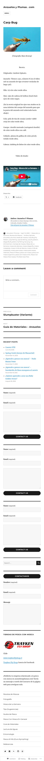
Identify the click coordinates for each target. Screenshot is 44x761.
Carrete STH (10, 347)
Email (9, 403)
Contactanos (22, 576)
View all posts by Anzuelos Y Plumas (22, 225)
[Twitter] (5, 751)
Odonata (6, 252)
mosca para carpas (29, 250)
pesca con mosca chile (22, 254)
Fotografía (7, 699)
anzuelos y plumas (9, 237)
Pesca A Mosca (15, 252)
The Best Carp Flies (22, 257)
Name (9, 393)
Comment (33, 295)
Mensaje (6, 602)
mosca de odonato (16, 246)
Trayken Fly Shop (10, 662)
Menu (7, 13)
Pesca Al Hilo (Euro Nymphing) (15, 739)
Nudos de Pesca (10, 714)
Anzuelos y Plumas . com (18, 7)
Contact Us (22, 437)
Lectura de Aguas (10, 729)
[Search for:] (19, 563)
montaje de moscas (19, 244)
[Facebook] (9, 751)
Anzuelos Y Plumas (13, 233)
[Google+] (14, 751)
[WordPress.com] (22, 751)
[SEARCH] (38, 563)
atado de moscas (22, 237)
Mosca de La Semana (12, 704)
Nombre (10, 582)
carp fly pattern (33, 239)
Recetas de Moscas (16, 235)
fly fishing (20, 242)
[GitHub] (18, 751)
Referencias (8, 744)
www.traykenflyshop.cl (12, 658)
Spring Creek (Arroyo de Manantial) (19, 353)
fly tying (27, 242)
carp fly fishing (22, 239)
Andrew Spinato (29, 235)
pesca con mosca (26, 252)
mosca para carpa (17, 250)
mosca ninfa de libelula (19, 248)
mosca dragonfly (28, 246)
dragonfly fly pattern (10, 242)
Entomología (8, 734)
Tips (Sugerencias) (10, 709)
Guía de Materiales (10, 724)
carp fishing (13, 239)
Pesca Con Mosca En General (15, 719)
